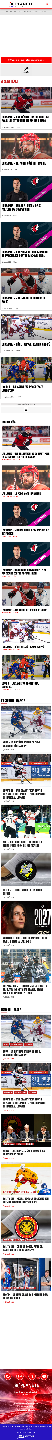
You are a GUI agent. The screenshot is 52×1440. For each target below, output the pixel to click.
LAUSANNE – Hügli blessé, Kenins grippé (26, 344)
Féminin (43, 12)
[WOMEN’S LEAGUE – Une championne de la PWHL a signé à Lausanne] (26, 917)
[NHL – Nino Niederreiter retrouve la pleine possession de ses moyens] (26, 821)
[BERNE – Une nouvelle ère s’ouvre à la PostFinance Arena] (26, 1130)
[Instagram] (20, 1376)
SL (11, 12)
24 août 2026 (9, 1158)
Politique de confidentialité (26, 1410)
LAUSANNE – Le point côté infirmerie (24, 163)
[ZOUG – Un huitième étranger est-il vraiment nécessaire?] (26, 722)
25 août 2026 (9, 750)
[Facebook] (7, 1376)
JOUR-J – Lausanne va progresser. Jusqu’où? (23, 389)
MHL (20, 12)
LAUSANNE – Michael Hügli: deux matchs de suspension (21, 208)
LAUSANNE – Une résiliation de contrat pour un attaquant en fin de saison (25, 119)
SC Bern (20, 1144)
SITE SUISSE (28, 1045)
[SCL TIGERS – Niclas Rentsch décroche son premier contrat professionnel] (26, 1178)
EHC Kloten (7, 1288)
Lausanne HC (8, 1093)
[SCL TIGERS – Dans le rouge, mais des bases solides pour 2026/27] (26, 1226)
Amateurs (27, 12)
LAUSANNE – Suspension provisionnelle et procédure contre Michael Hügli (25, 254)
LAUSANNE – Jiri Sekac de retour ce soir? (23, 300)
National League (16, 1045)
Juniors (35, 12)
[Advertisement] (26, 37)
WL (15, 12)
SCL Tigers (21, 1192)
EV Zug (6, 1045)
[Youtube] (44, 1376)
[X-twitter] (32, 1376)
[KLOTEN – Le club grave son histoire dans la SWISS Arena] (26, 1274)
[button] (47, 4)
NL (7, 12)
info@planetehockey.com (25, 1406)
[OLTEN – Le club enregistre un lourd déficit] (26, 869)
